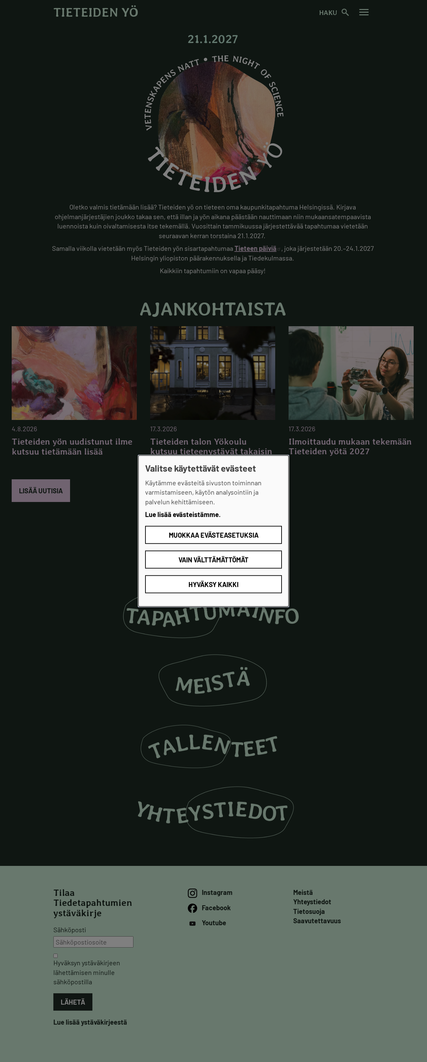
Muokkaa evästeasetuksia (214, 535)
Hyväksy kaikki (213, 584)
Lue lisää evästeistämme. (183, 514)
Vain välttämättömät (213, 559)
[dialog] (213, 531)
